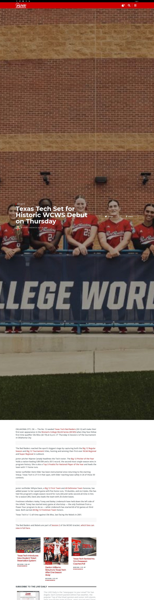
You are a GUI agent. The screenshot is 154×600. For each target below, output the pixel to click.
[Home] (21, 5)
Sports (21, 204)
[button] (109, 216)
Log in (136, 1)
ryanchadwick (22, 566)
